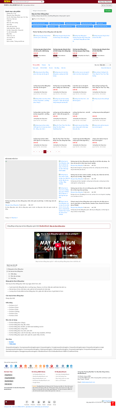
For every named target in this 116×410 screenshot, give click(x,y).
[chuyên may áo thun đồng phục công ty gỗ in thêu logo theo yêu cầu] (82, 131)
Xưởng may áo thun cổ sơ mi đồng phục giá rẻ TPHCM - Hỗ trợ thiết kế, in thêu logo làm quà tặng (90, 189)
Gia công (12, 278)
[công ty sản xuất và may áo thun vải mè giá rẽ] (101, 131)
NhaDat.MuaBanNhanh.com (40, 376)
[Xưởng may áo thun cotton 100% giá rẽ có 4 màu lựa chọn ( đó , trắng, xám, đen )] (42, 131)
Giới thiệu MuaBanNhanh (62, 374)
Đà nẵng (57, 68)
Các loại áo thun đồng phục (15, 271)
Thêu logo (12, 344)
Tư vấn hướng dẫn (12, 32)
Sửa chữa (9, 24)
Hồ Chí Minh (43, 68)
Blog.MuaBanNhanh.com (39, 378)
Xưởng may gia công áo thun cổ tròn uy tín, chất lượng (42, 50)
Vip (49, 65)
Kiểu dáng (12, 274)
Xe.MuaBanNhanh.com (38, 374)
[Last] (59, 151)
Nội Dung (113, 405)
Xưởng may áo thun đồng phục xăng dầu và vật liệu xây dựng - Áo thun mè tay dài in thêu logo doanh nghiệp (90, 162)
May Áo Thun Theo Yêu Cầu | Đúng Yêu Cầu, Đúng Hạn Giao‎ (61, 139)
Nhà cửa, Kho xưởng (12, 22)
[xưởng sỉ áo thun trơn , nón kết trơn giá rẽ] (82, 104)
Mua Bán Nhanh (9, 381)
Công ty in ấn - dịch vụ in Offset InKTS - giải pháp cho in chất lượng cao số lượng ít (26, 406)
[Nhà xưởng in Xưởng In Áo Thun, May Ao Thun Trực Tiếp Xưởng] (101, 77)
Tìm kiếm (108, 10)
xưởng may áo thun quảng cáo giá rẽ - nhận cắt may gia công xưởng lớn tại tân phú (61, 113)
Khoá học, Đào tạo (12, 19)
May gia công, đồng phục (13, 15)
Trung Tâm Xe (8, 375)
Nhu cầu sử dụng (14, 276)
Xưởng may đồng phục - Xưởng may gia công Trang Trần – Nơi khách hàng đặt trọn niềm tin (81, 50)
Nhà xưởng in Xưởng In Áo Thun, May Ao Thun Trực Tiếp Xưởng (100, 86)
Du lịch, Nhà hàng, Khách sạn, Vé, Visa (17, 17)
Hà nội (51, 68)
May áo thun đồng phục (39, 18)
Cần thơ (63, 68)
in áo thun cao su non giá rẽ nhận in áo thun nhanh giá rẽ (80, 86)
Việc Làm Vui (8, 384)
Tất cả (36, 65)
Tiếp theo (14, 217)
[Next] (56, 151)
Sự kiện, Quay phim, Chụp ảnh (15, 30)
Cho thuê (9, 39)
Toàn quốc (35, 68)
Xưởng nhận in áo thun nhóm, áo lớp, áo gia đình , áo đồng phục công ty (41, 113)
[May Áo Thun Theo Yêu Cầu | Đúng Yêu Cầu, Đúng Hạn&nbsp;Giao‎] (62, 131)
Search (41, 1)
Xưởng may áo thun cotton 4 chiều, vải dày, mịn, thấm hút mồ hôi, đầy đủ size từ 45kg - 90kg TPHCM (90, 175)
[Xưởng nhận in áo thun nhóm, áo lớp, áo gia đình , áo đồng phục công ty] (42, 104)
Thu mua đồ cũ (11, 37)
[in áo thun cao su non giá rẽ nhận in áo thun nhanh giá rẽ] (82, 77)
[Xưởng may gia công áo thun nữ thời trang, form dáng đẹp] (62, 41)
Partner (44, 65)
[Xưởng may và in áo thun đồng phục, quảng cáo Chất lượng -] (62, 77)
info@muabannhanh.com (88, 382)
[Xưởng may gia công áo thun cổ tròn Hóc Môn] (101, 41)
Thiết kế (9, 20)
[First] (34, 151)
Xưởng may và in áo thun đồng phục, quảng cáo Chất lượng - (61, 86)
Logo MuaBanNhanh (7, 1)
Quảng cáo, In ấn (11, 13)
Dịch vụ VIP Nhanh (60, 380)
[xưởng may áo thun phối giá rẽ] (101, 104)
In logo (11, 342)
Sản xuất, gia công (12, 26)
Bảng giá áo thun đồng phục (15, 269)
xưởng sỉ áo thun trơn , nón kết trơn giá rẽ (81, 113)
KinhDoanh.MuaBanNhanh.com (41, 380)
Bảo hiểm (9, 33)
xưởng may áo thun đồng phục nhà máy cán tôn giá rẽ (42, 86)
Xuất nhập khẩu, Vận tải (13, 28)
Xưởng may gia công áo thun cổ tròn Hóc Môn (101, 50)
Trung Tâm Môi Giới (9, 378)
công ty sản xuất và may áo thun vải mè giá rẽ (100, 139)
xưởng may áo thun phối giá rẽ (100, 112)
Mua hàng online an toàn (62, 378)
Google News (36, 382)
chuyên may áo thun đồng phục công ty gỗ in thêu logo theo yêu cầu (81, 139)
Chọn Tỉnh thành (107, 5)
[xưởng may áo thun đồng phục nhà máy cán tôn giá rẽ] (42, 77)
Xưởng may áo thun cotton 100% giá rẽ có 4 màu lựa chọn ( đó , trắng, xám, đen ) (42, 139)
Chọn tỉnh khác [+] (106, 68)
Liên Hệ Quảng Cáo (60, 376)
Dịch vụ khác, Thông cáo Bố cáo (15, 41)
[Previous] (36, 151)
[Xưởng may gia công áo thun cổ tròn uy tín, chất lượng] (42, 41)
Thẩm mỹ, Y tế (11, 35)
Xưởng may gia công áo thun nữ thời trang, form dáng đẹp (61, 50)
